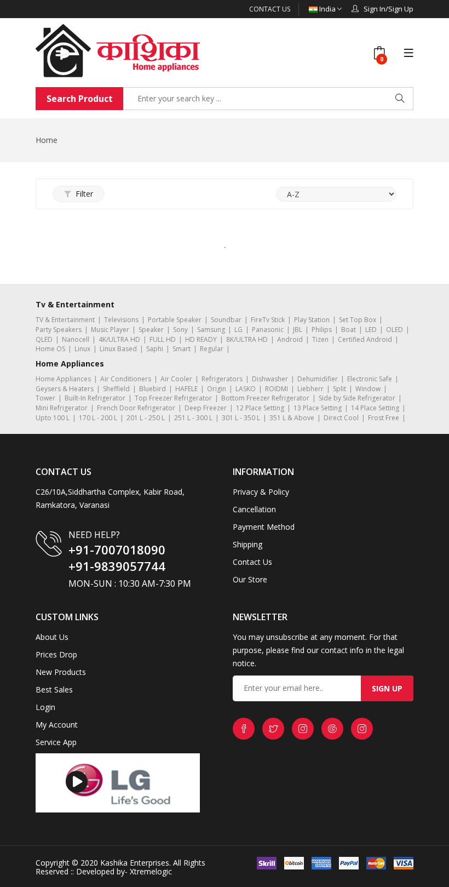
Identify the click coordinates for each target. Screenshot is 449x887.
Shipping (247, 544)
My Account (57, 724)
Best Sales (54, 689)
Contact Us (269, 9)
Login (45, 707)
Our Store (250, 579)
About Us (52, 637)
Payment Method (264, 527)
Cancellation (254, 509)
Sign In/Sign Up (386, 8)
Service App (56, 742)
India (327, 9)
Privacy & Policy (261, 492)
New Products (61, 672)
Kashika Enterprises (133, 862)
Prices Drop (56, 654)
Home (46, 140)
